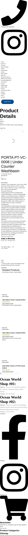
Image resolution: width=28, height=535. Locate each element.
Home (2, 62)
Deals (2, 95)
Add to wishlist (4, 182)
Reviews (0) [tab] (9, 191)
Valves (2, 68)
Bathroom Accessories (6, 78)
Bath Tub (3, 75)
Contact (3, 97)
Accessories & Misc (5, 90)
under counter (20, 184)
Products (3, 65)
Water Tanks (4, 87)
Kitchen (3, 88)
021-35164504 (10, 27)
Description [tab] (4, 191)
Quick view (4, 294)
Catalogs (3, 93)
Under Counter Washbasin (10, 189)
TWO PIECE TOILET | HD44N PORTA (13, 333)
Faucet (2, 72)
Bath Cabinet (4, 73)
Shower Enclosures (5, 77)
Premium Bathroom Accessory (11, 187)
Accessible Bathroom (6, 80)
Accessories (4, 82)
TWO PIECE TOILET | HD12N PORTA (13, 300)
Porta (8, 184)
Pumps (2, 83)
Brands (2, 92)
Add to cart (3, 179)
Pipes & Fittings (4, 67)
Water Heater (4, 85)
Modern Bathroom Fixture (13, 186)
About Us (3, 63)
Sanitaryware (4, 70)
